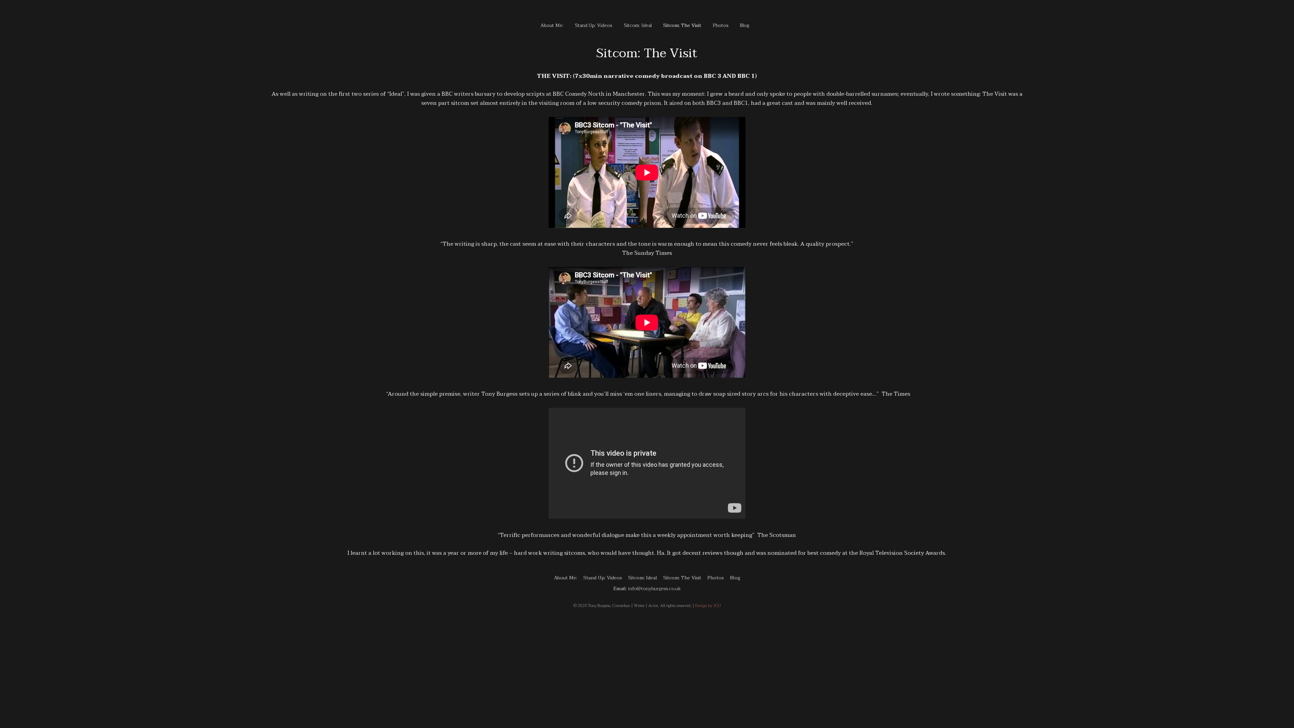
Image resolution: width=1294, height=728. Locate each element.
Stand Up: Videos (593, 25)
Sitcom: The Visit (682, 25)
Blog (744, 25)
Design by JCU (708, 605)
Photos (721, 25)
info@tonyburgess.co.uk (654, 588)
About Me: (552, 25)
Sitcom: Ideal (638, 25)
